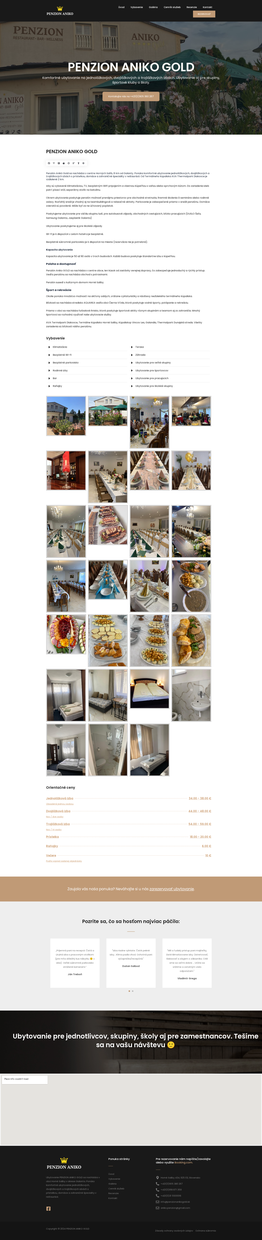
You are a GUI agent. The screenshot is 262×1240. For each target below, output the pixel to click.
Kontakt (207, 7)
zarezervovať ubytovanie (171, 888)
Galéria (153, 7)
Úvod (121, 7)
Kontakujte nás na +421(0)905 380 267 (131, 96)
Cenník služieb (172, 7)
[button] (129, 991)
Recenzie (192, 7)
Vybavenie (137, 7)
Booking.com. (184, 1162)
